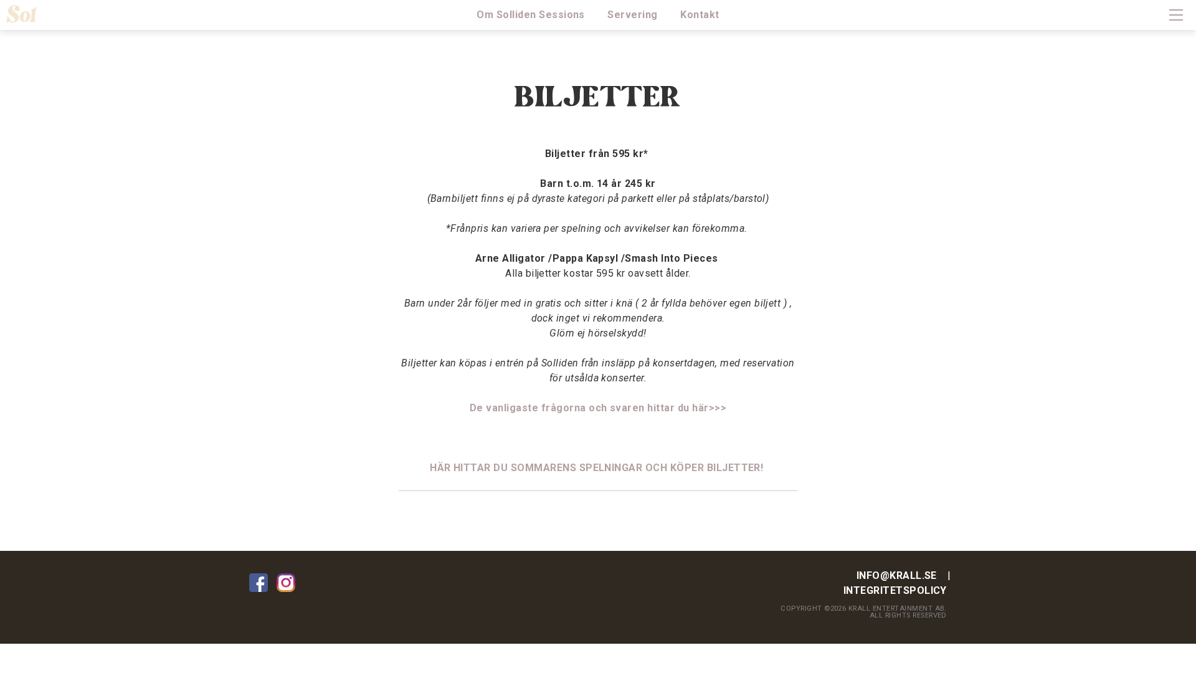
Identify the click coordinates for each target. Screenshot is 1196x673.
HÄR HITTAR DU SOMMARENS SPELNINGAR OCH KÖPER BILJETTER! (598, 468)
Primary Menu (1176, 15)
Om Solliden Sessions (531, 15)
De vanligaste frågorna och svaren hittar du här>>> (598, 408)
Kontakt (699, 15)
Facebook (258, 582)
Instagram (286, 582)
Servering (632, 15)
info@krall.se (897, 575)
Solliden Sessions (28, 14)
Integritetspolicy (895, 590)
